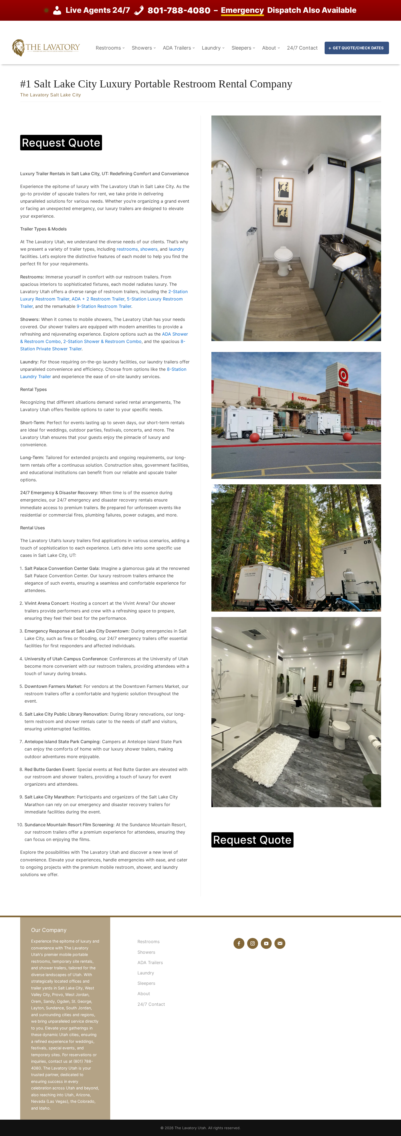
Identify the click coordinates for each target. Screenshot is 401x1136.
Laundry (211, 47)
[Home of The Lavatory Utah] (46, 47)
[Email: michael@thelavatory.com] (279, 943)
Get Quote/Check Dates (358, 47)
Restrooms (108, 47)
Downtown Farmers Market (151, 686)
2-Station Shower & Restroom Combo (102, 341)
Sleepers (241, 47)
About (269, 47)
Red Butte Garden (132, 769)
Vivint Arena (135, 603)
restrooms (127, 249)
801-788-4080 (179, 10)
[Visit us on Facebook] (239, 943)
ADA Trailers (177, 47)
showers (148, 249)
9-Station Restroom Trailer (104, 306)
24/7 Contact (302, 47)
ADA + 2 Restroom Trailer (98, 299)
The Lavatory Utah (190, 1128)
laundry (176, 249)
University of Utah (169, 658)
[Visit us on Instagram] (252, 943)
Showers (142, 47)
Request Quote (61, 142)
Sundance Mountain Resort (157, 824)
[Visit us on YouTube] (266, 943)
